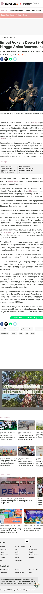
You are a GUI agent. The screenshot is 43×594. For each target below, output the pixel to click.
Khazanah (3, 549)
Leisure (7, 37)
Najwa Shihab (13, 181)
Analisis (17, 552)
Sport (31, 552)
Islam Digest (33, 549)
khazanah (36, 10)
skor (28, 10)
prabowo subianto (26, 329)
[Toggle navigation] (2, 3)
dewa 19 (3, 329)
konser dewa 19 (13, 329)
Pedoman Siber (34, 570)
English (31, 557)
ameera (4, 10)
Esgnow (2, 557)
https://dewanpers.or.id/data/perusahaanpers (16, 583)
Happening (5, 15)
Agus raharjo (22, 55)
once (20, 333)
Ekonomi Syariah (16, 10)
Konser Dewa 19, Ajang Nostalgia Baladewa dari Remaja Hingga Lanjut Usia (8, 169)
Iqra (16, 549)
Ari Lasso (7, 232)
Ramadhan (18, 560)
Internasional (4, 555)
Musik (13, 37)
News (2, 552)
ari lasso (14, 333)
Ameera (2, 546)
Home (2, 37)
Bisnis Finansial (34, 555)
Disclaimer (3, 572)
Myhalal (18, 15)
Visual (17, 557)
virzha (32, 333)
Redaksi (17, 570)
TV (1, 560)
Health (12, 15)
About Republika (5, 570)
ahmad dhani (4, 333)
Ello (31, 191)
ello (27, 333)
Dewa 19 (36, 123)
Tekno (25, 15)
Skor (30, 546)
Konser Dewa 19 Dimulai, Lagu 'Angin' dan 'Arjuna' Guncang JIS (26, 169)
